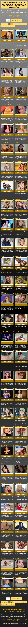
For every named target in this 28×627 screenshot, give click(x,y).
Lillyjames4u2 (18, 483)
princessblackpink (5, 407)
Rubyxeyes (17, 180)
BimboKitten (4, 463)
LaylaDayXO (4, 350)
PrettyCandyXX (18, 313)
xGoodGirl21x (4, 199)
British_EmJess (18, 540)
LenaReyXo (17, 29)
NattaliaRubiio (18, 161)
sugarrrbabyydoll (5, 540)
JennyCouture (4, 86)
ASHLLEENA (18, 256)
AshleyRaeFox (4, 29)
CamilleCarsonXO (19, 123)
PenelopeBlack (4, 142)
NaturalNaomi (18, 577)
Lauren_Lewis (18, 407)
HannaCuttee (4, 520)
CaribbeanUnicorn (5, 180)
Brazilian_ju (17, 104)
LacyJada (17, 48)
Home (8, 20)
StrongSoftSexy (18, 236)
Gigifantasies (18, 388)
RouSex (16, 463)
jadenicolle (17, 199)
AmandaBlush (18, 369)
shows (23, 611)
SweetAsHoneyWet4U (6, 104)
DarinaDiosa (18, 86)
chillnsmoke (18, 520)
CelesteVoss (18, 445)
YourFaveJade (4, 161)
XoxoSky (3, 426)
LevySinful (3, 256)
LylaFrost (3, 369)
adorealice (3, 66)
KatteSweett (3, 236)
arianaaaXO (3, 48)
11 (6, 26)
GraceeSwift (17, 331)
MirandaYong (18, 350)
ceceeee (3, 483)
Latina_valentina (5, 313)
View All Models (4, 24)
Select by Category (16, 20)
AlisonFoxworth (18, 426)
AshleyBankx (18, 558)
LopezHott (17, 66)
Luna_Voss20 (4, 445)
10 (3, 26)
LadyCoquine (4, 388)
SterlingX (17, 275)
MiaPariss (3, 501)
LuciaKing (17, 142)
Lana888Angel (18, 293)
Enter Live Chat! (7, 40)
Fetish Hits (15, 624)
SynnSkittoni (4, 123)
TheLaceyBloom (5, 293)
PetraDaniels (18, 501)
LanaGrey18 (3, 558)
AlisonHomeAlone (5, 275)
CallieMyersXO (4, 331)
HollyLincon (4, 218)
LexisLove (17, 218)
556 (11, 26)
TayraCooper (4, 577)
